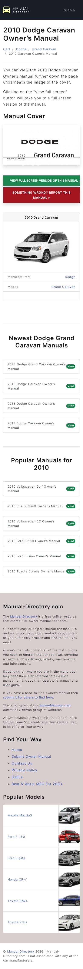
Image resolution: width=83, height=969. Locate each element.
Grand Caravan (44, 49)
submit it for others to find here (28, 697)
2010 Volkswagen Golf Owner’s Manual (41, 489)
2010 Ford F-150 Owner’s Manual (41, 541)
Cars (6, 49)
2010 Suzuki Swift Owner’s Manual (41, 506)
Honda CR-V (17, 879)
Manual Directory (23, 616)
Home (17, 749)
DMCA (17, 777)
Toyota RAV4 (18, 901)
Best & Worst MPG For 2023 (37, 784)
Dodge (21, 49)
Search (69, 10)
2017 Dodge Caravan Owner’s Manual (41, 425)
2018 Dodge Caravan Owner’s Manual (41, 406)
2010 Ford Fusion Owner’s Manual (41, 556)
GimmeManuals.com (55, 705)
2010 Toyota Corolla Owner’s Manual (41, 571)
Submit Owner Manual (31, 756)
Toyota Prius (17, 922)
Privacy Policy (24, 770)
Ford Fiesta (16, 858)
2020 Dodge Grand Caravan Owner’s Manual (41, 366)
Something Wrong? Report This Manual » (41, 195)
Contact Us (22, 763)
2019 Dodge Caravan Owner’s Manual (41, 386)
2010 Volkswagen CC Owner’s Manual (41, 523)
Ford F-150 (16, 836)
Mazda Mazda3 (20, 815)
